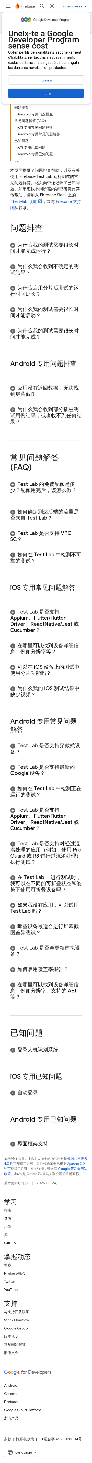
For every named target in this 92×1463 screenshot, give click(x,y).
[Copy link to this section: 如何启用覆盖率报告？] (73, 969)
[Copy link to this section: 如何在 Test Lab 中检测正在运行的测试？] (46, 795)
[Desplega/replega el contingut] (17, 160)
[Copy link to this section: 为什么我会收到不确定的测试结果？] (36, 273)
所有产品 (11, 1418)
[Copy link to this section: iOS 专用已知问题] (67, 1077)
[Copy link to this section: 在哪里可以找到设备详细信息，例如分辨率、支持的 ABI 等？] (25, 997)
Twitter (9, 1281)
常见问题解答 (15, 1344)
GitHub (10, 1243)
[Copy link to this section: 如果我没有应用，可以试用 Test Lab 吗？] (47, 911)
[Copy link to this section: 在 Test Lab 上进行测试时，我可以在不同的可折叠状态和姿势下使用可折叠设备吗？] (73, 890)
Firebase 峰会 (15, 1273)
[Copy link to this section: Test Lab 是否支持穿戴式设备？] (25, 752)
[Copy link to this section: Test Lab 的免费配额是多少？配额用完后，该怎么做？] (15, 497)
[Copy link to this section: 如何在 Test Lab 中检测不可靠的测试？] (41, 561)
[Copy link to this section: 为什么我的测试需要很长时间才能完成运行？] (56, 251)
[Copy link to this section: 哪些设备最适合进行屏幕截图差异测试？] (46, 933)
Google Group (16, 1328)
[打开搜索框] (42, 6)
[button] (46, 248)
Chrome (10, 1393)
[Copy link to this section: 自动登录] (43, 1093)
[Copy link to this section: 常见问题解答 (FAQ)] (37, 468)
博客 (7, 1265)
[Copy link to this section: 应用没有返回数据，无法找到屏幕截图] (41, 394)
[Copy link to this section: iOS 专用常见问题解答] (15, 596)
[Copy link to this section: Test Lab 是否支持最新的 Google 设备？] (50, 773)
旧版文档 (11, 1352)
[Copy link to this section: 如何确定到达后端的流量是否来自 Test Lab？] (57, 518)
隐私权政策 (25, 1439)
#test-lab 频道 (23, 201)
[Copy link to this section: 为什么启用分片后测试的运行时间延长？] (46, 294)
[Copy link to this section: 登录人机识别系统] (63, 1050)
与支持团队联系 (16, 1312)
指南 (7, 1210)
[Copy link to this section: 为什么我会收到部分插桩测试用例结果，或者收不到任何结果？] (25, 422)
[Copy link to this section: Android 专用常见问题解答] (29, 730)
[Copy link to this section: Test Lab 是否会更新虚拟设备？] (25, 954)
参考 (7, 1218)
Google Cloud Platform (22, 1410)
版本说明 (11, 1336)
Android (10, 1385)
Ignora (46, 80)
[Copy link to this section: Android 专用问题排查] (15, 372)
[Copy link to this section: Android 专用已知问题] (15, 1128)
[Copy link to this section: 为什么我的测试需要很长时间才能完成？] (46, 337)
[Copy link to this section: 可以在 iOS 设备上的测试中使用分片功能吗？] (56, 673)
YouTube (11, 1289)
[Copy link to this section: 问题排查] (48, 229)
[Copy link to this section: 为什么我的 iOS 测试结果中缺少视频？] (41, 695)
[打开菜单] (8, 6)
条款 (7, 1439)
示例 (7, 1226)
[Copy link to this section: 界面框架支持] (53, 1144)
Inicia (46, 93)
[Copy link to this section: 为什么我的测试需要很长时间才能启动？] (46, 316)
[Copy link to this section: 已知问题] (48, 1033)
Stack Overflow (16, 1320)
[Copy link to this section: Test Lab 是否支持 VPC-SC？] (27, 539)
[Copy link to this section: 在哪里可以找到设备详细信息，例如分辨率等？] (61, 652)
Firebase (11, 1401)
